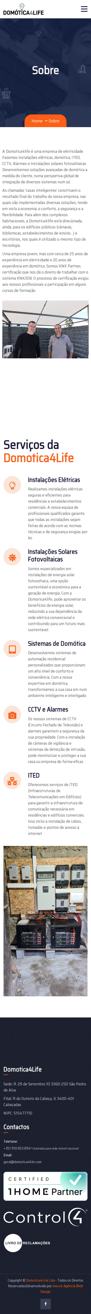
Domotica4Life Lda (40, 1280)
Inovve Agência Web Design (61, 1288)
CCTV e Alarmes (48, 709)
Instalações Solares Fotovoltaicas (52, 555)
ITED (34, 775)
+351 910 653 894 (17, 1148)
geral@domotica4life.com (23, 1162)
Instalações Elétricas (54, 480)
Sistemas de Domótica (57, 643)
